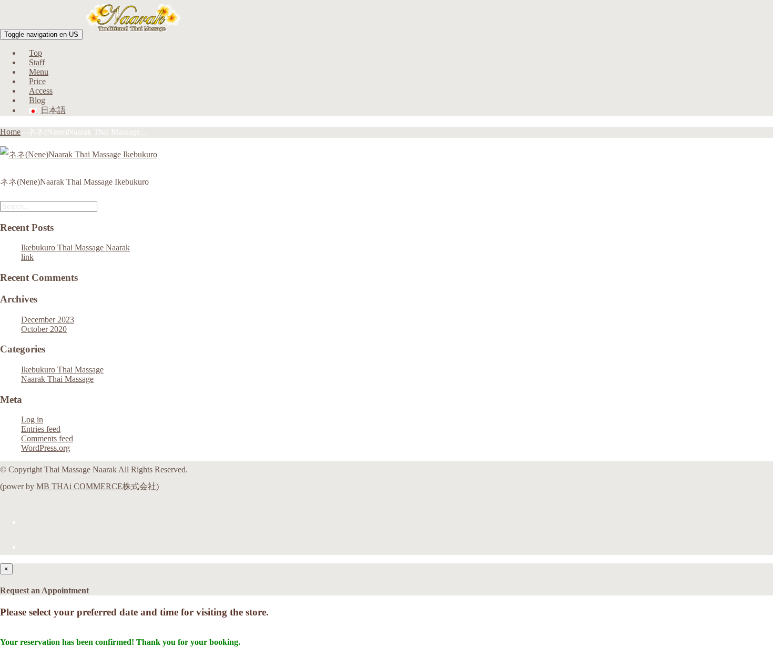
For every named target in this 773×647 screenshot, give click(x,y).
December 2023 (47, 319)
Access (41, 90)
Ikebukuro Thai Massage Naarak (75, 247)
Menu (38, 71)
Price (37, 81)
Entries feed (40, 428)
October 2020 (44, 329)
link (27, 256)
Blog (37, 100)
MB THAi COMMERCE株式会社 (96, 486)
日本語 (53, 110)
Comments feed (47, 438)
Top (35, 52)
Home (10, 131)
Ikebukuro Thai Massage (62, 369)
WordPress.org (45, 447)
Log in (32, 419)
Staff (37, 62)
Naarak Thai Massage (57, 379)
